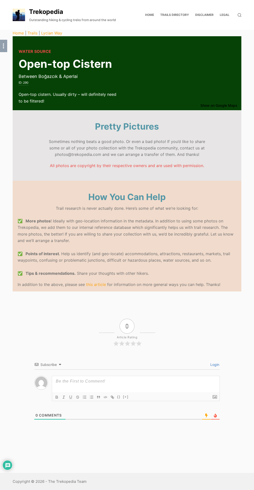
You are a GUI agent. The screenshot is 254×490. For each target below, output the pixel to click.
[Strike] (77, 397)
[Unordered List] (91, 397)
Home (18, 33)
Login (214, 364)
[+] (125, 397)
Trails (32, 33)
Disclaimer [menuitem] (204, 15)
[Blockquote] (98, 397)
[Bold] (56, 397)
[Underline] (70, 397)
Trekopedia (46, 11)
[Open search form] (239, 15)
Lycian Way (51, 33)
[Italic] (63, 397)
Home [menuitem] (149, 15)
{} (119, 397)
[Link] (112, 397)
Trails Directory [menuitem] (174, 15)
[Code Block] (105, 397)
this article (96, 284)
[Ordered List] (84, 397)
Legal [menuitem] (224, 15)
